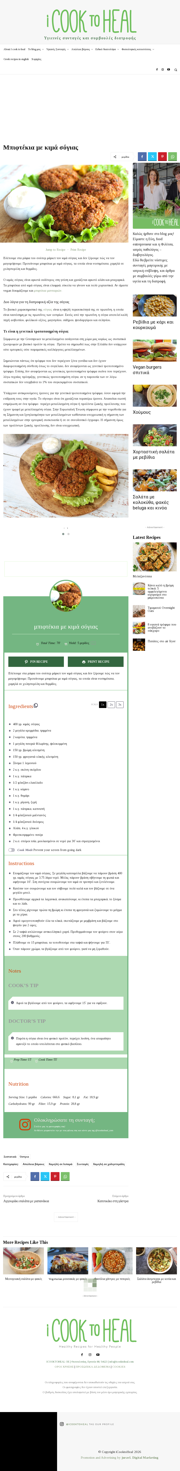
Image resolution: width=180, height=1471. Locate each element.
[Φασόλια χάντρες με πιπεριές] (112, 1260)
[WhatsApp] (172, 156)
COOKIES (118, 1366)
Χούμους (142, 412)
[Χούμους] (155, 396)
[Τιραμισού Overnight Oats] (139, 611)
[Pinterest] (162, 156)
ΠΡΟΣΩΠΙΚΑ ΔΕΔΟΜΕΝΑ (93, 1366)
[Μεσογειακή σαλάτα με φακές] (23, 1260)
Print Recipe (78, 249)
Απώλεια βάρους (33, 1164)
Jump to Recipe (55, 249)
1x (102, 704)
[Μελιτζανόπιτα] (155, 556)
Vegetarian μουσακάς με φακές (68, 1279)
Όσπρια (24, 1156)
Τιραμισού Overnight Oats (161, 609)
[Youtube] (168, 70)
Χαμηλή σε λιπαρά (60, 1164)
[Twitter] (152, 156)
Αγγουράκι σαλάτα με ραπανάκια (26, 1201)
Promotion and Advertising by (101, 1457)
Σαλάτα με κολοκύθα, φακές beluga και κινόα (151, 502)
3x (119, 704)
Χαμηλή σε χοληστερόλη (109, 1164)
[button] (175, 70)
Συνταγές (83, 1164)
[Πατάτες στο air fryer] (139, 645)
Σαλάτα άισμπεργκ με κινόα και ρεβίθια (156, 1280)
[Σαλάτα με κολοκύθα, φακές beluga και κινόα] (155, 480)
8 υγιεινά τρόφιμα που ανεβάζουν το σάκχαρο (162, 627)
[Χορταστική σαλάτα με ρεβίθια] (155, 435)
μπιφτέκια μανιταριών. (48, 290)
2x (111, 704)
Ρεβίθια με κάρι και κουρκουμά (153, 324)
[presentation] (64, 528)
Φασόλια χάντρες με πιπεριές (112, 1279)
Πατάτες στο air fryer (162, 641)
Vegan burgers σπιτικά (147, 369)
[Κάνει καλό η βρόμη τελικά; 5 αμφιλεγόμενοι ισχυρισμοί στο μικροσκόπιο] (139, 589)
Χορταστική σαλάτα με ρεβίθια (154, 454)
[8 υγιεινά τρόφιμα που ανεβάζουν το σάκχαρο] (139, 628)
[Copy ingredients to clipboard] (35, 705)
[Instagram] (163, 70)
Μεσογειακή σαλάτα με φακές (23, 1279)
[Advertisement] (90, 107)
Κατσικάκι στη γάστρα (112, 1201)
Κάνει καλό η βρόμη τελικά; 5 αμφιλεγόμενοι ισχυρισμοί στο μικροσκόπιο (161, 591)
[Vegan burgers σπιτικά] (155, 351)
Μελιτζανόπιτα (142, 576)
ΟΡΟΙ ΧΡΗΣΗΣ (64, 1366)
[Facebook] (157, 70)
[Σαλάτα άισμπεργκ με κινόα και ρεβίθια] (156, 1260)
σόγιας (47, 309)
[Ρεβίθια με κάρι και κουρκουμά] (155, 306)
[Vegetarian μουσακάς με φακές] (67, 1260)
